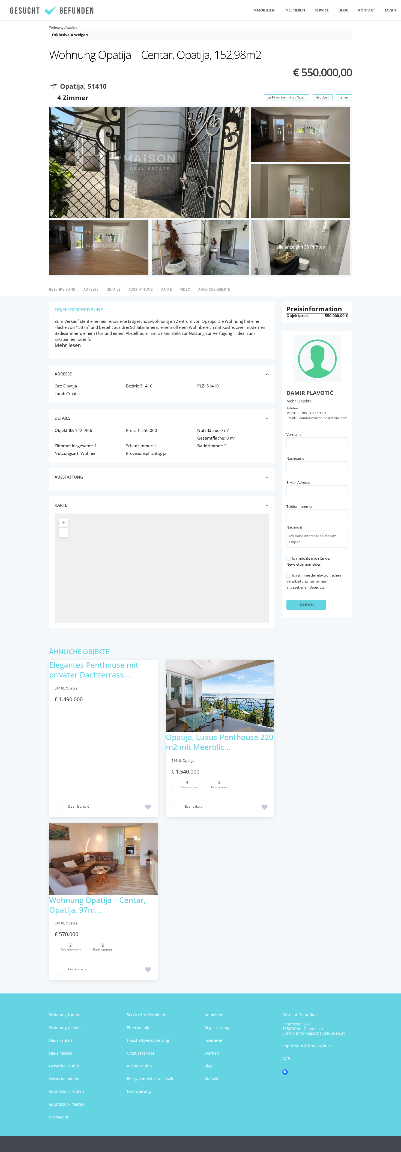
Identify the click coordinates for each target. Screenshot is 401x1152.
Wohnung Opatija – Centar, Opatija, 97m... (97, 905)
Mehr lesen (68, 345)
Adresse (90, 289)
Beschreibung (62, 289)
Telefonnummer (299, 506)
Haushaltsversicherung (148, 1040)
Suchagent (58, 1117)
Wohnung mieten (65, 1027)
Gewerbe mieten (64, 1078)
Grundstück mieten (66, 1104)
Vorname (293, 434)
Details (113, 289)
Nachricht (294, 527)
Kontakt (366, 10)
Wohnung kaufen (64, 1014)
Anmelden (214, 1014)
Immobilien (263, 10)
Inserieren (295, 10)
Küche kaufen (139, 1066)
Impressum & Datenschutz (306, 1045)
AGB (286, 1058)
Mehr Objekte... (300, 401)
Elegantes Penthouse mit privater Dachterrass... (94, 669)
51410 (97, 86)
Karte (166, 289)
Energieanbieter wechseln (151, 1078)
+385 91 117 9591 (313, 413)
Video (185, 289)
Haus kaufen (60, 1040)
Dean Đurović (78, 806)
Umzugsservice (140, 1053)
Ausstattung (140, 289)
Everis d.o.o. (194, 806)
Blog (343, 10)
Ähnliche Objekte (214, 289)
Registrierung (217, 1027)
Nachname (295, 458)
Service (322, 10)
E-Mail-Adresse (298, 482)
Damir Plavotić (309, 392)
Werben (212, 1053)
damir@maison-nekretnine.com (323, 418)
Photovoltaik (138, 1027)
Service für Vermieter (146, 1014)
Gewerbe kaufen (64, 1066)
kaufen (71, 27)
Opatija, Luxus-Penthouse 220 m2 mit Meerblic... (219, 742)
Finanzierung (139, 1091)
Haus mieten (60, 1053)
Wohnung (56, 27)
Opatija (72, 86)
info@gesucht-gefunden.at (320, 1033)
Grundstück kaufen (66, 1091)
